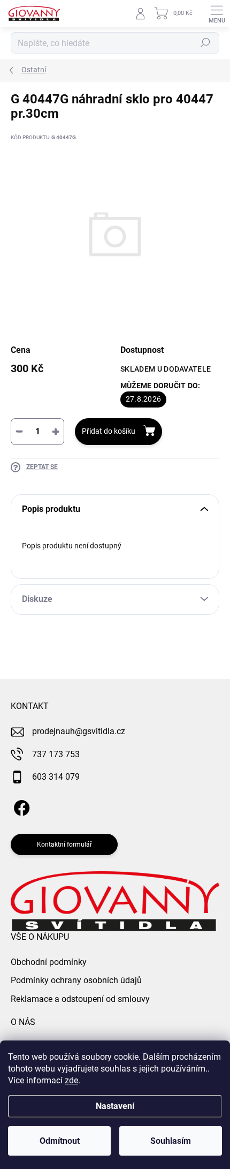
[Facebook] (20, 806)
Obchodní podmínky (49, 962)
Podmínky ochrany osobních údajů (76, 980)
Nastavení (115, 1106)
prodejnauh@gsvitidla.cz (78, 731)
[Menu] (216, 13)
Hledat (205, 43)
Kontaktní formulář (64, 844)
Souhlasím (170, 1141)
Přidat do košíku (108, 431)
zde (71, 1080)
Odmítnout (60, 1141)
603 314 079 (56, 777)
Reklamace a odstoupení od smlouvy (80, 999)
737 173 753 (56, 754)
